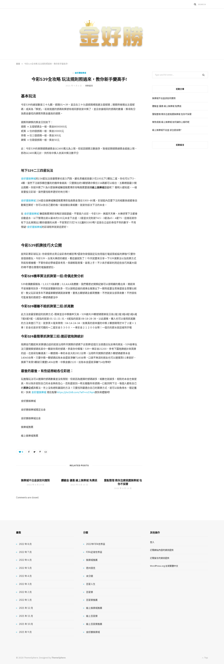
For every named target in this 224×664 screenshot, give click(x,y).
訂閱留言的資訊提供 (159, 558)
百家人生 (90, 584)
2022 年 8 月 (25, 544)
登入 (152, 542)
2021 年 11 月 (26, 616)
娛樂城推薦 (92, 559)
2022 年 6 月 (25, 559)
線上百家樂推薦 (94, 624)
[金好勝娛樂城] (112, 34)
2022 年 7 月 (25, 552)
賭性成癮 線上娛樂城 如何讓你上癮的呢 (170, 122)
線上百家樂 (92, 616)
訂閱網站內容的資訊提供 (161, 550)
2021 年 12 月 (26, 607)
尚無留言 (89, 86)
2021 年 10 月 (26, 624)
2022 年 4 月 (25, 576)
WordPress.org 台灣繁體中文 (164, 566)
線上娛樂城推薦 (94, 607)
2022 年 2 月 (25, 592)
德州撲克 (90, 567)
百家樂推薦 (92, 599)
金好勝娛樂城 (80, 73)
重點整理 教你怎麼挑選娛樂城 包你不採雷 (123, 482)
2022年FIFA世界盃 (95, 544)
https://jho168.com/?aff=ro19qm (76, 392)
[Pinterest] (40, 451)
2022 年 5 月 (25, 567)
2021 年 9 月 (25, 632)
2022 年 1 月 (25, 599)
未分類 (89, 576)
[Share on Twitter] (34, 451)
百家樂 (89, 592)
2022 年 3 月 (25, 584)
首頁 (18, 64)
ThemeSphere (59, 657)
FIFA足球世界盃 (94, 552)
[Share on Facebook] (28, 451)
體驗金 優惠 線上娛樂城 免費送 (79, 480)
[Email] (45, 451)
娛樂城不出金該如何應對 (35, 480)
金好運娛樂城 (28, 178)
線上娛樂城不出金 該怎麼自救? (166, 130)
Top (206, 657)
